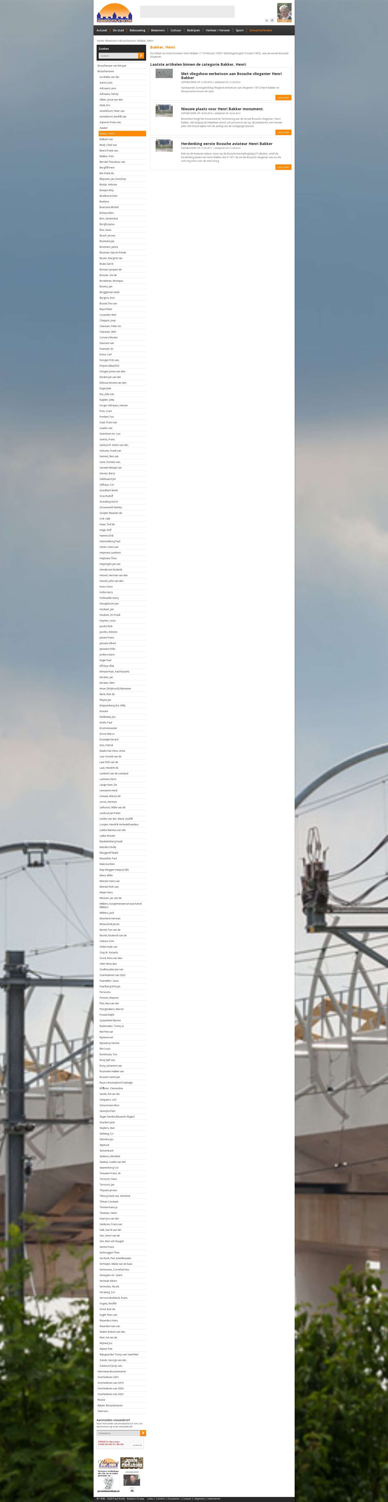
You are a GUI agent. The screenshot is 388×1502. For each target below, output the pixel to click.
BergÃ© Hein (107, 167)
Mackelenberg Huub (111, 841)
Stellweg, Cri (106, 1133)
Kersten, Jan (106, 677)
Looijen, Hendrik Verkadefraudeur (119, 824)
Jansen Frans (107, 637)
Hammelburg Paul (110, 541)
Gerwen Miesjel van (111, 467)
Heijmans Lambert (110, 552)
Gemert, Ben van (109, 456)
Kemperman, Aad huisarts (114, 671)
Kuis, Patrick (106, 745)
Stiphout (104, 1145)
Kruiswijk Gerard (109, 739)
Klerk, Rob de (107, 694)
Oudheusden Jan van (111, 969)
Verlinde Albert (108, 1281)
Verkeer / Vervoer (218, 30)
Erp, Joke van (107, 394)
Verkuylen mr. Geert (111, 1275)
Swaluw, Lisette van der (113, 1162)
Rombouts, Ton (108, 1054)
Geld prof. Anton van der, (114, 445)
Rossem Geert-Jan (110, 1077)
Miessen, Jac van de (111, 898)
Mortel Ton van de (110, 929)
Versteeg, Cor (107, 1292)
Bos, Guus (105, 230)
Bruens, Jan (106, 286)
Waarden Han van (110, 1326)
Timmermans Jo (109, 1207)
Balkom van (106, 139)
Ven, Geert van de (110, 1235)
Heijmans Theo (108, 558)
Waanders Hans (109, 1320)
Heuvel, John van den (111, 581)
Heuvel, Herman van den (114, 575)
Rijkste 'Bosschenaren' (110, 1405)
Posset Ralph (107, 1014)
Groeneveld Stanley (111, 507)
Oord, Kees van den (111, 958)
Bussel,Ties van (108, 303)
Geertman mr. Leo (110, 433)
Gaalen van (106, 428)
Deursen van (107, 343)
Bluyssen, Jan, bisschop (113, 179)
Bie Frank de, (107, 173)
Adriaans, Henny (109, 94)
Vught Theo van (108, 1315)
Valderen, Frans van (111, 1224)
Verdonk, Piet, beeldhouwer (115, 1258)
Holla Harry (106, 592)
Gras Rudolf (106, 496)
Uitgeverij (199, 1498)
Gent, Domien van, (110, 462)
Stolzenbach (107, 1150)
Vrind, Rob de (107, 1309)
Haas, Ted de (107, 524)
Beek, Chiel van (108, 145)
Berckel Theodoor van (112, 162)
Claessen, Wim (108, 331)
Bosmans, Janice (109, 247)
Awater (104, 128)
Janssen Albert (108, 643)
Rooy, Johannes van (111, 1065)
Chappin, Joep (108, 320)
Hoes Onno (106, 586)
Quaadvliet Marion (110, 1020)
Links (150, 1498)
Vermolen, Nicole (109, 1286)
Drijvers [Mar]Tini (109, 365)
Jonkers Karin (107, 654)
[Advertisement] (187, 12)
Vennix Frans (107, 1247)
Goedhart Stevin (109, 490)
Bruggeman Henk (109, 292)
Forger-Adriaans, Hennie (114, 405)
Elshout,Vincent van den (113, 382)
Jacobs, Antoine (108, 632)
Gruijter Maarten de (111, 513)
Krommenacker (108, 728)
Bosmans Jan (107, 241)
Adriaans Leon (108, 88)
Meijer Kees (106, 892)
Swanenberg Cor (109, 1167)
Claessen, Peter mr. (111, 326)
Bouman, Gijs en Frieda (113, 252)
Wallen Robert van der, (113, 1332)
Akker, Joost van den (111, 99)
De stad (118, 30)
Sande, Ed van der (110, 1094)
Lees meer (283, 97)
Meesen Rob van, (109, 886)
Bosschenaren (128, 40)
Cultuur (176, 30)
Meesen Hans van (110, 881)
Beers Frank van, (109, 150)
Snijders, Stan (107, 1128)
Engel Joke (105, 388)
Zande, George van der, (113, 1360)
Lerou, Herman (108, 801)
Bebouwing (137, 30)
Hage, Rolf (105, 530)
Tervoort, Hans (108, 1179)
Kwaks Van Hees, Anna (112, 751)
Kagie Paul (105, 660)
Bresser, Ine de (108, 275)
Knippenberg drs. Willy (112, 705)
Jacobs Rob (106, 626)
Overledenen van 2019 (110, 1383)
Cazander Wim (108, 314)
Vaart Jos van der (109, 1218)
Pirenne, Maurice (109, 997)
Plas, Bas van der (109, 1003)
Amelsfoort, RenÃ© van (113, 116)
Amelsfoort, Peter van (112, 111)
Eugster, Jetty (107, 399)
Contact (186, 1498)
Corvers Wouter (109, 337)
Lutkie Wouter (107, 835)
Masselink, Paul (108, 858)
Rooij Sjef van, (107, 1060)
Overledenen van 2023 (110, 1394)
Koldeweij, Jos (107, 717)
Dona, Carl (106, 354)
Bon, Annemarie (109, 218)
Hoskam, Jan (107, 609)
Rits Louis (105, 1048)
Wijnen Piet (106, 1349)
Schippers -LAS (108, 1099)
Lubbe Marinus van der (113, 830)
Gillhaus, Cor (107, 484)
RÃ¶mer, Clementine (111, 1088)
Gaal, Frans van (108, 422)
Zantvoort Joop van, (111, 1366)
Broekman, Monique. (111, 281)
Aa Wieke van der (109, 77)
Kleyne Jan (105, 700)
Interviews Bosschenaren (112, 1371)
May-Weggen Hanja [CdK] (114, 869)
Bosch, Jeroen (107, 235)
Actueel (102, 30)
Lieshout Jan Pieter (110, 813)
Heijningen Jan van (110, 564)
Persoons (105, 992)
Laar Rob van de (109, 762)
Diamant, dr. (107, 348)
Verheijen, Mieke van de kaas (116, 1264)
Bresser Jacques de (111, 269)
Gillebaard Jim (108, 479)
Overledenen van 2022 (112, 975)
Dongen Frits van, (109, 360)
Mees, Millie (106, 875)
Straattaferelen (261, 30)
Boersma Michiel (109, 207)
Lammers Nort (108, 779)
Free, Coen (106, 411)
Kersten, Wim (107, 683)
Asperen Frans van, (110, 122)
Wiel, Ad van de (108, 1337)
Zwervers (103, 1411)
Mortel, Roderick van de (113, 935)
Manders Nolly (108, 847)
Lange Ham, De (108, 784)
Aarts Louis (106, 82)
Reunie (101, 1399)
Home (100, 40)
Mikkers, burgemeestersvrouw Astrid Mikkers (121, 905)
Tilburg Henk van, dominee (115, 1196)
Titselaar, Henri (108, 1213)
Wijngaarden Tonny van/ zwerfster (119, 1354)
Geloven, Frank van (110, 450)
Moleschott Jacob (109, 924)
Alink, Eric (105, 105)
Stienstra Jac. (107, 1139)
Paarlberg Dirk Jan (110, 986)
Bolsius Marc (107, 213)
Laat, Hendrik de (109, 768)
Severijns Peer (108, 1111)
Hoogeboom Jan (109, 603)
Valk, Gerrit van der (110, 1230)
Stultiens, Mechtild (110, 1156)
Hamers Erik (106, 535)
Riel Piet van (106, 1031)
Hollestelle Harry (109, 598)
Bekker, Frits (107, 156)
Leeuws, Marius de (110, 796)
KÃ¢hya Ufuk (107, 666)
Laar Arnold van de (110, 756)
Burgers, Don (107, 298)
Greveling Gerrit (109, 501)
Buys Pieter (106, 309)
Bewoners (158, 30)
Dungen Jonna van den (112, 371)
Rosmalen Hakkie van (112, 1071)
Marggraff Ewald (109, 852)
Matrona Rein (107, 864)
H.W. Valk (105, 518)
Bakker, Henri (145, 40)
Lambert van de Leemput (114, 773)
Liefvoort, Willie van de (112, 807)
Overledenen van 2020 (110, 1388)
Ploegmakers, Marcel (111, 1009)
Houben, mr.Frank (110, 615)
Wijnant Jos (106, 1343)
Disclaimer (174, 1498)
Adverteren (213, 1498)
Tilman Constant (109, 1201)
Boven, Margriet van (111, 258)
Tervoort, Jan (107, 1184)
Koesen (104, 711)
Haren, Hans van (109, 547)
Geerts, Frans (107, 439)
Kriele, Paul (106, 722)
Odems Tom (107, 941)
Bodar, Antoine (108, 184)
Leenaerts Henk (108, 790)
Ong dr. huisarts (109, 952)
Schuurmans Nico (109, 1105)
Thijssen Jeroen (108, 1190)
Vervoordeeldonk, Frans (113, 1298)
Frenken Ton (107, 416)
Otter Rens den (108, 963)
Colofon (160, 1498)
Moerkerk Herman (110, 918)
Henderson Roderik (111, 569)
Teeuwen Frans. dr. (110, 1173)
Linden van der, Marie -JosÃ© (116, 818)
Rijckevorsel (106, 1037)
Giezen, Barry (107, 473)
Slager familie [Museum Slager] (117, 1116)
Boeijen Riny (107, 190)
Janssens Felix (107, 649)
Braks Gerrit (106, 264)
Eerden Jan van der (110, 377)
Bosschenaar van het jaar (112, 65)
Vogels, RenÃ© (108, 1303)
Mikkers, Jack (107, 913)
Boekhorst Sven (108, 196)
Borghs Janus (107, 224)
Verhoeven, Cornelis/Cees (114, 1269)
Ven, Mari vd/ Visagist (112, 1241)
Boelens (104, 201)
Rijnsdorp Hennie (109, 1043)
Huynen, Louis (108, 620)
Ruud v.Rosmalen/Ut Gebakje (116, 1082)
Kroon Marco (107, 734)
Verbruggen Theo (110, 1252)
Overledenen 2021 (108, 1377)
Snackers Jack (107, 1122)
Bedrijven (193, 30)
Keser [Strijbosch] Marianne (115, 688)
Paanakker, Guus (109, 980)
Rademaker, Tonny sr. (112, 1026)
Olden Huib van (108, 946)
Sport (240, 30)
